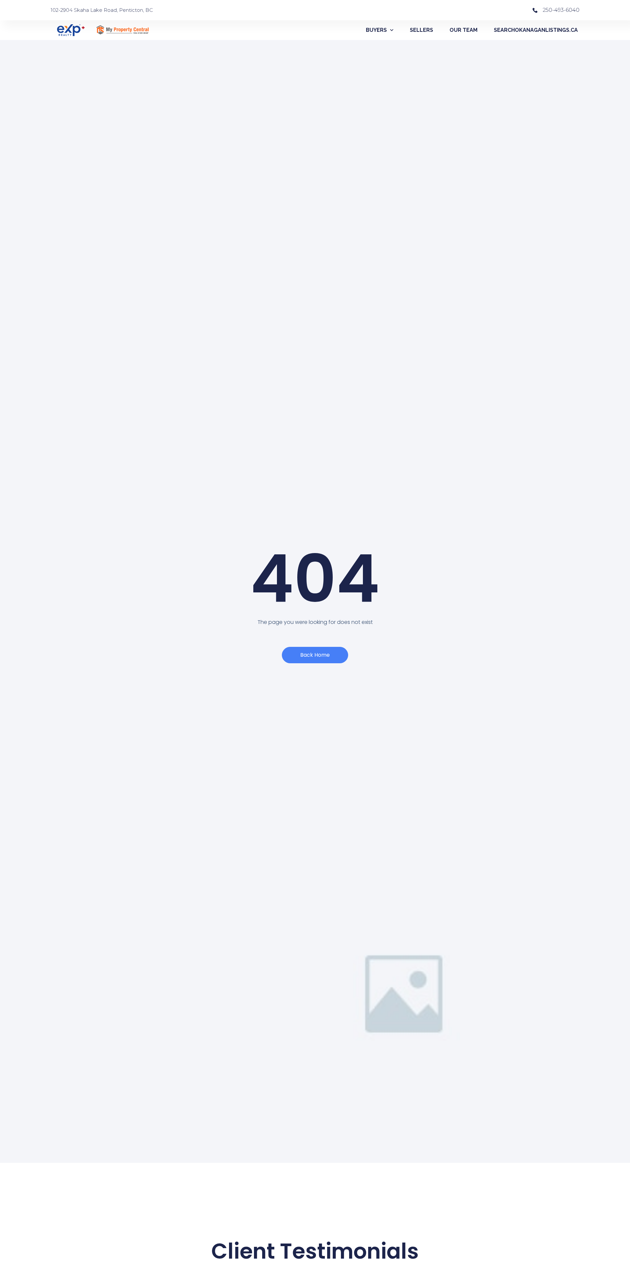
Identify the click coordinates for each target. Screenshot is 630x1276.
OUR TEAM (463, 30)
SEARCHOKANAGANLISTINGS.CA (536, 30)
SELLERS (421, 30)
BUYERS (376, 30)
